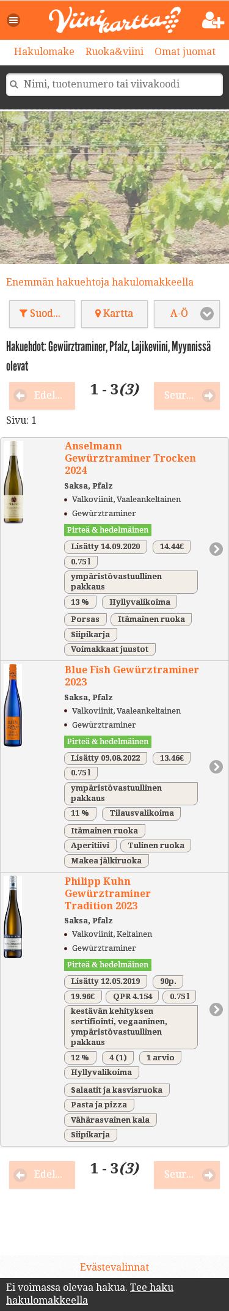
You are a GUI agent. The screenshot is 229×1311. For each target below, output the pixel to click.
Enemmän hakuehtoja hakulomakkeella (100, 282)
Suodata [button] (47, 313)
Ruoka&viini (114, 51)
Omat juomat (185, 51)
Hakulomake (44, 51)
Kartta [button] (117, 313)
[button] (14, 20)
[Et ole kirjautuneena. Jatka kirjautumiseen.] (213, 20)
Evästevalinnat (114, 1267)
